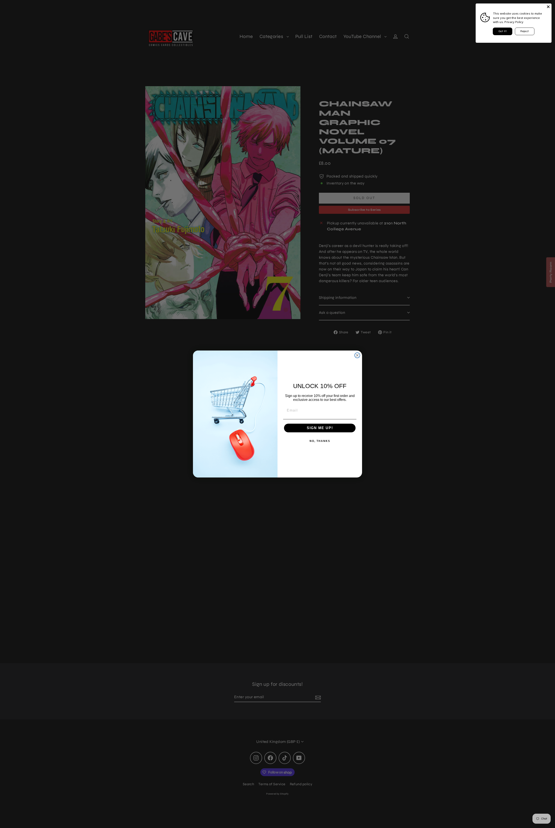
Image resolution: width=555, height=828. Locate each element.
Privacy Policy (513, 22)
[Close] (548, 7)
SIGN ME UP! (320, 428)
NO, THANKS (320, 441)
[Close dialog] (357, 355)
